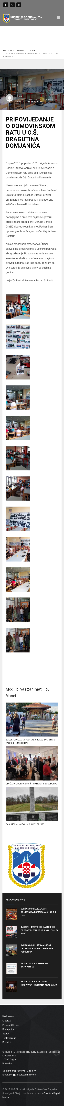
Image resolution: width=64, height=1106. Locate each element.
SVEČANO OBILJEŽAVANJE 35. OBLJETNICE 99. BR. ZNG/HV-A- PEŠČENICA (37, 948)
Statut (5, 1033)
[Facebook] (5, 4)
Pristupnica (8, 1029)
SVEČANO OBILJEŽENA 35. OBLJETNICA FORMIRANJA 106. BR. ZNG (38, 912)
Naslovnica (8, 51)
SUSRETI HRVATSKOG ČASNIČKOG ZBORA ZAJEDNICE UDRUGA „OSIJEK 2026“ (39, 930)
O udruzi (6, 1020)
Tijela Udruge (9, 1038)
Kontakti (6, 1042)
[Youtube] (18, 4)
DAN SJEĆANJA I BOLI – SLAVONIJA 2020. (25, 824)
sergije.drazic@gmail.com (22, 1074)
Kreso (19, 96)
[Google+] (12, 4)
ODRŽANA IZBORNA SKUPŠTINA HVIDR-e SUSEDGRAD (31, 784)
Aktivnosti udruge (26, 51)
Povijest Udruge (10, 1025)
